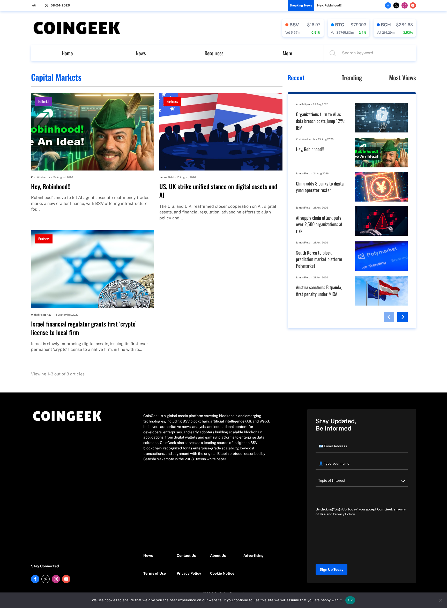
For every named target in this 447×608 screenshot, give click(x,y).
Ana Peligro (303, 104)
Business (172, 101)
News (141, 53)
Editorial (43, 101)
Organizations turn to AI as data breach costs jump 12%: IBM (320, 121)
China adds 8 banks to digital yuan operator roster (320, 187)
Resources (214, 53)
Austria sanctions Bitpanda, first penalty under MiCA (319, 290)
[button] (389, 317)
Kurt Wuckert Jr (40, 177)
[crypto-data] (303, 28)
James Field (166, 177)
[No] (440, 600)
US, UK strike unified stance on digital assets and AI (218, 190)
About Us (218, 555)
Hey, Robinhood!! (329, 5)
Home (67, 53)
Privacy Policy (189, 573)
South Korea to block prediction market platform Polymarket (319, 259)
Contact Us (186, 555)
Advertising (253, 555)
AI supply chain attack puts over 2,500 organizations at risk (319, 224)
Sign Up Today (331, 569)
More (287, 53)
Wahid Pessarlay (41, 314)
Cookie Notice (222, 573)
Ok (350, 600)
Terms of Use (154, 573)
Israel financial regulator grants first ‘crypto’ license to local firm (84, 328)
